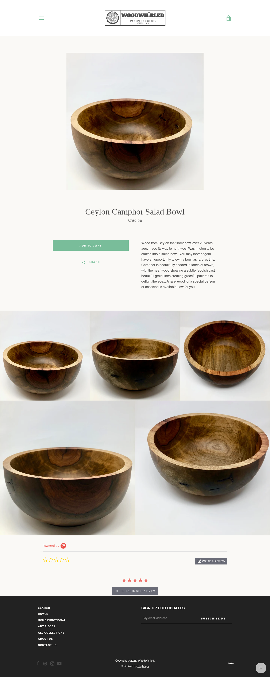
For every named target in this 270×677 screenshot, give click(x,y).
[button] (211, 561)
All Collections (51, 632)
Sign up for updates (163, 608)
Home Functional (52, 620)
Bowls (43, 614)
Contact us (47, 645)
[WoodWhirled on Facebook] (38, 663)
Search (44, 608)
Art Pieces (46, 626)
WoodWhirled (146, 660)
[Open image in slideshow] (135, 121)
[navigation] (41, 18)
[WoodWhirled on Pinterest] (45, 663)
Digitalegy (143, 666)
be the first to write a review (135, 591)
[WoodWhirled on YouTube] (59, 663)
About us (45, 639)
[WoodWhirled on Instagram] (52, 663)
